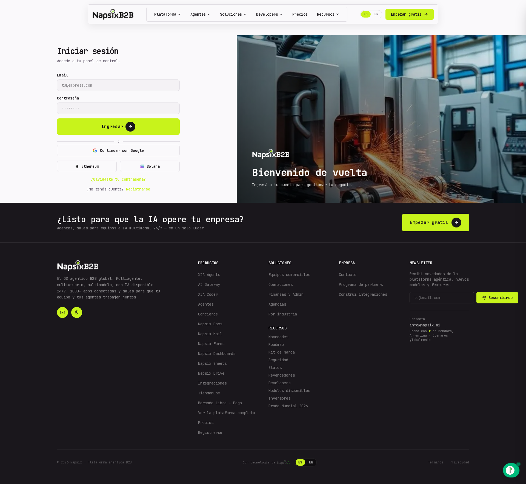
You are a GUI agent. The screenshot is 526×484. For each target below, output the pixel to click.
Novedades (278, 336)
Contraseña (68, 98)
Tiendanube (209, 393)
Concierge (208, 314)
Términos (435, 462)
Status (275, 367)
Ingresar (112, 126)
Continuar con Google (122, 150)
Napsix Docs (210, 323)
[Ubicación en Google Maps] (76, 312)
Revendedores (281, 375)
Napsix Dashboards (216, 353)
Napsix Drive (211, 373)
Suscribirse (500, 297)
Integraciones (212, 383)
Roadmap (276, 344)
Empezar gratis (406, 14)
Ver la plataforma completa (226, 412)
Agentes (198, 14)
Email (62, 75)
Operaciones (280, 284)
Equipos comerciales (289, 274)
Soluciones (231, 14)
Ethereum (90, 166)
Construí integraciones (363, 294)
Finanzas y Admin (286, 294)
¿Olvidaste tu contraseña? (118, 179)
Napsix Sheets (212, 363)
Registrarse (138, 189)
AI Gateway (209, 284)
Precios (300, 14)
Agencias (277, 304)
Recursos (326, 14)
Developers (267, 14)
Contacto (347, 274)
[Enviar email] (62, 312)
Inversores (279, 398)
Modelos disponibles (289, 390)
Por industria (282, 314)
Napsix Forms (211, 343)
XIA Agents (209, 274)
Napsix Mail (210, 333)
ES (366, 14)
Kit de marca (281, 352)
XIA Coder (208, 294)
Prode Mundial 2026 (288, 405)
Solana (153, 166)
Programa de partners (361, 284)
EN (377, 14)
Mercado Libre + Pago (220, 402)
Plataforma (165, 14)
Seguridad (278, 359)
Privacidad (459, 462)
